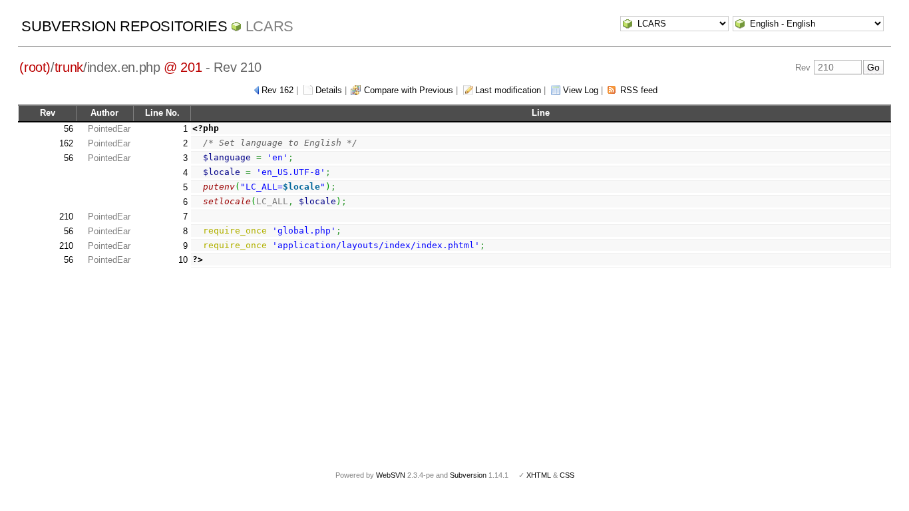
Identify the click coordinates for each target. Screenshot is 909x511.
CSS (567, 475)
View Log (580, 90)
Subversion (468, 475)
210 (66, 217)
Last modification (508, 90)
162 (66, 143)
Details (328, 90)
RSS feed (638, 90)
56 (68, 129)
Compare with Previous (408, 90)
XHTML (538, 475)
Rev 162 (277, 90)
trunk (69, 67)
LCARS (269, 26)
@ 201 (183, 67)
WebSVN (390, 475)
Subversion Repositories (124, 26)
